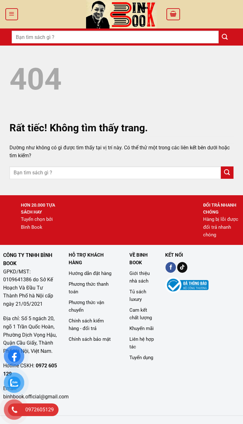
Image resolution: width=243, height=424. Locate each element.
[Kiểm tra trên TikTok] (182, 267)
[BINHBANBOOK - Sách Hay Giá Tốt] (121, 14)
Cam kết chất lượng (140, 314)
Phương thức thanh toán (89, 288)
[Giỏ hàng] (173, 14)
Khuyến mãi (141, 328)
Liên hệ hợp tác (141, 343)
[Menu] (11, 14)
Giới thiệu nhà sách (139, 277)
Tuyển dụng (141, 357)
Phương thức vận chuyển (86, 306)
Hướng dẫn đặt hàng (90, 273)
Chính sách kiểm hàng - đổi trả (86, 324)
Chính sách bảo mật (90, 339)
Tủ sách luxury (137, 295)
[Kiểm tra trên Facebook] (170, 267)
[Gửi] (225, 37)
